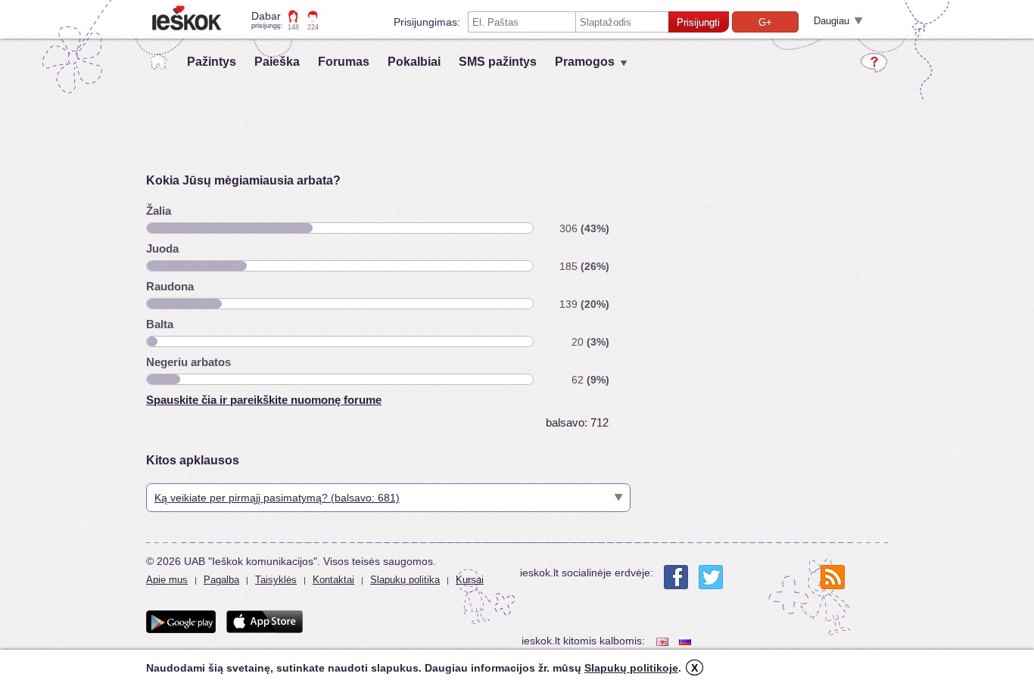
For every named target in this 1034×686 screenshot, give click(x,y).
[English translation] (663, 641)
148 (293, 27)
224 (313, 27)
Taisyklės (276, 579)
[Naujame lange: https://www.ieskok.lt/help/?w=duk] (874, 62)
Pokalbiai (414, 61)
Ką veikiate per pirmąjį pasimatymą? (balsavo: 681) (277, 498)
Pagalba (221, 579)
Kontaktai (333, 579)
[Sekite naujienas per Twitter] (711, 577)
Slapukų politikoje (631, 668)
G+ (765, 22)
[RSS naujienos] (833, 577)
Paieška (277, 61)
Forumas (343, 61)
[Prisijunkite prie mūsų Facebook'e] (676, 577)
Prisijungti (698, 22)
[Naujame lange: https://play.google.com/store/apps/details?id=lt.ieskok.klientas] (181, 621)
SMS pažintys (498, 61)
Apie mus (167, 579)
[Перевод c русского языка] (686, 641)
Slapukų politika (405, 579)
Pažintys (211, 61)
